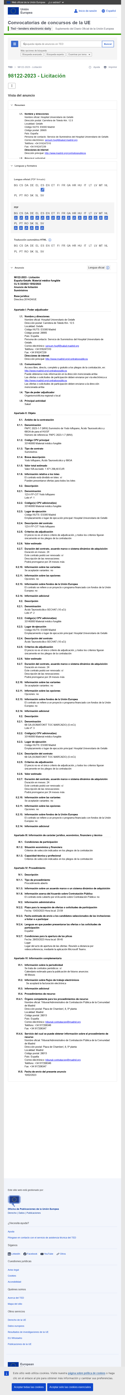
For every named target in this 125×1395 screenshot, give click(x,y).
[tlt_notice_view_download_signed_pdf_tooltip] (42, 190)
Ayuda (11, 1231)
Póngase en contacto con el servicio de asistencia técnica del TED (42, 1237)
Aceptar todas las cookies (29, 1387)
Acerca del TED (16, 1298)
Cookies (12, 1275)
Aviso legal (13, 1270)
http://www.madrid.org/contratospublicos (65, 153)
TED (10, 67)
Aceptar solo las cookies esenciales (70, 1387)
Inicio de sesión (88, 10)
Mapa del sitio (15, 1304)
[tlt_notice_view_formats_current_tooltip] (107, 267)
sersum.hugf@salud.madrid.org (61, 140)
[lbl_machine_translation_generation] (49, 240)
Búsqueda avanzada (32, 54)
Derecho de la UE (17, 1320)
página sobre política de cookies (86, 1373)
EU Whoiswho (15, 1338)
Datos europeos (16, 1326)
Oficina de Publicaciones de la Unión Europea (33, 1209)
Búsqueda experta (55, 54)
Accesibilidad (14, 1281)
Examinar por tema (78, 54)
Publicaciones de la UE (19, 1344)
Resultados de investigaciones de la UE (28, 1332)
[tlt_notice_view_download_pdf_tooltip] (16, 217)
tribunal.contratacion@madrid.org (63, 1021)
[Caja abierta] (11, 86)
